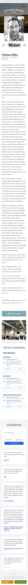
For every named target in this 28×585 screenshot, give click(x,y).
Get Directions (8, 369)
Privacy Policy (10, 578)
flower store (19, 303)
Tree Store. (5, 293)
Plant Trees (19, 369)
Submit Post (14, 443)
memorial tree (21, 300)
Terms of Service (18, 578)
